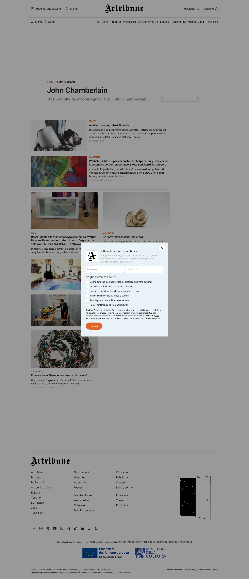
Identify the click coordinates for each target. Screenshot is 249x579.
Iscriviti (94, 326)
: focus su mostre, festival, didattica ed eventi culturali (121, 281)
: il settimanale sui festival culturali (109, 304)
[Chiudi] (162, 248)
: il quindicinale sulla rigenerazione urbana (114, 291)
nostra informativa (130, 313)
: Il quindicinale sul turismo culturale (109, 300)
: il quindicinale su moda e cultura (109, 295)
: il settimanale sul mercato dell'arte (111, 286)
